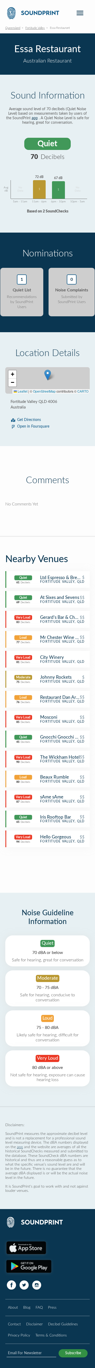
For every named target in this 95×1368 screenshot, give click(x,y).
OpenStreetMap (44, 391)
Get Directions (29, 420)
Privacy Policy (19, 1335)
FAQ (39, 1307)
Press (52, 1307)
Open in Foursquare (33, 426)
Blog (26, 1307)
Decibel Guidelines (63, 1324)
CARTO (82, 391)
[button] (47, 375)
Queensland (12, 27)
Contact (14, 1324)
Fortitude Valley (35, 27)
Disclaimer (34, 1324)
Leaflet (22, 391)
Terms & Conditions (51, 1335)
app (35, 118)
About (13, 1307)
